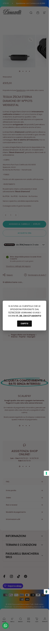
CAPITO (24, 323)
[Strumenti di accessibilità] (46, 591)
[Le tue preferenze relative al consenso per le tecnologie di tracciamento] (46, 473)
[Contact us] (5, 625)
